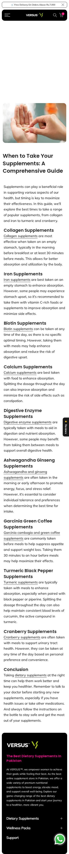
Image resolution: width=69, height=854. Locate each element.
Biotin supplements (18, 329)
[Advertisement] (34, 57)
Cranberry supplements (22, 637)
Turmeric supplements (21, 582)
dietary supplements (31, 675)
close (62, 4)
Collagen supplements (21, 236)
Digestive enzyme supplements (28, 422)
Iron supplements (17, 279)
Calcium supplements (20, 372)
